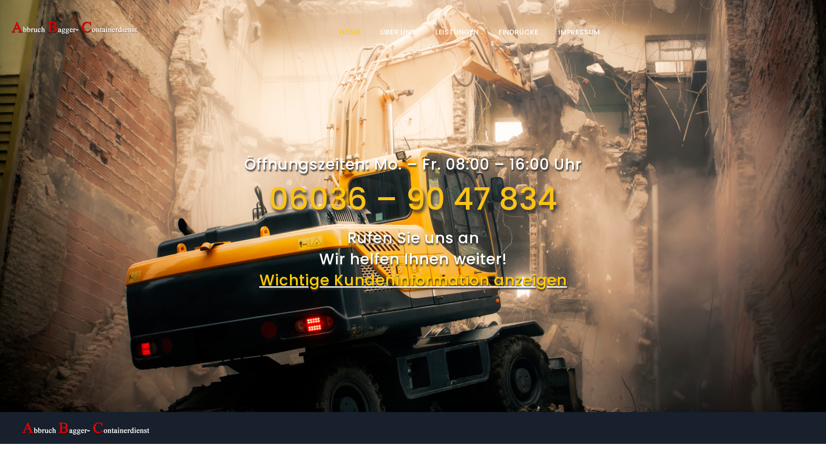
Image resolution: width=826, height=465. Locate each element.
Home (350, 32)
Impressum (579, 32)
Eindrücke (519, 32)
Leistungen (457, 32)
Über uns (397, 32)
